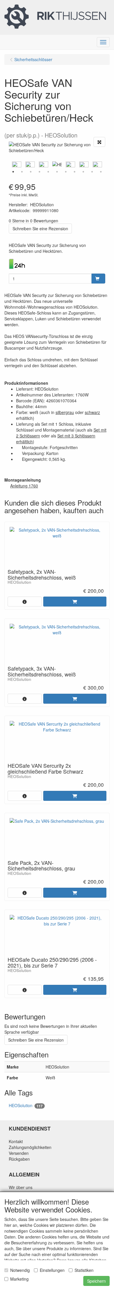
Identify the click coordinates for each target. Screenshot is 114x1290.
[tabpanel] (57, 164)
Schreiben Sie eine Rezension (40, 228)
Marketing (19, 1279)
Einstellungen (52, 1270)
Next (107, 164)
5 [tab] (48, 172)
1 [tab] (13, 172)
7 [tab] (66, 172)
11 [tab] (101, 172)
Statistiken (84, 1270)
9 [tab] (83, 172)
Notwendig (20, 1270)
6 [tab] (57, 172)
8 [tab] (74, 172)
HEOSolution (26, 1105)
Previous (7, 164)
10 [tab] (92, 172)
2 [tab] (22, 172)
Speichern (96, 1281)
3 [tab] (31, 172)
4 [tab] (39, 172)
